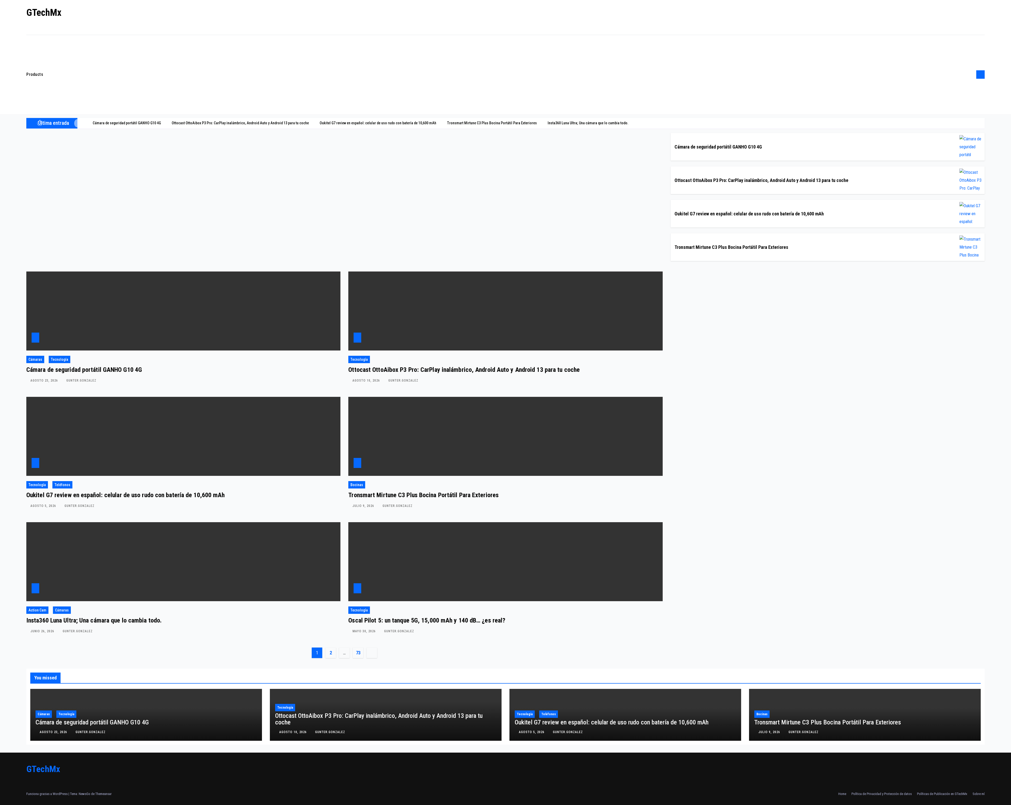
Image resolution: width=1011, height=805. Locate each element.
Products (34, 74)
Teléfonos (62, 485)
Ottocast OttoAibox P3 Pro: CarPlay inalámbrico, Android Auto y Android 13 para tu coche (761, 180)
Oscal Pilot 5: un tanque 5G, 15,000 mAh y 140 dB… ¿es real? (426, 620)
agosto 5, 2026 (44, 506)
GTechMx (43, 12)
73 (358, 652)
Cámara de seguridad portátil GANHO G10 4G (718, 147)
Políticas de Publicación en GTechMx (942, 794)
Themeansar (103, 794)
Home (842, 794)
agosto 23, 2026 (45, 380)
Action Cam (37, 610)
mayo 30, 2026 (365, 631)
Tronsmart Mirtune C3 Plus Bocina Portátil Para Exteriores (731, 247)
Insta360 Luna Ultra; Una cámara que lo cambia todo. (94, 620)
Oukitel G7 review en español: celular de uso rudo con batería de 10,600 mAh (749, 213)
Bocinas (356, 485)
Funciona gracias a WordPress (47, 794)
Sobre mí (979, 794)
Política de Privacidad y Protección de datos (881, 794)
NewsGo (84, 794)
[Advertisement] (508, 74)
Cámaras (35, 359)
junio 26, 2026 (43, 631)
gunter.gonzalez (81, 380)
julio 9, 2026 (364, 506)
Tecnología (59, 359)
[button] (970, 74)
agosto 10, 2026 (367, 380)
